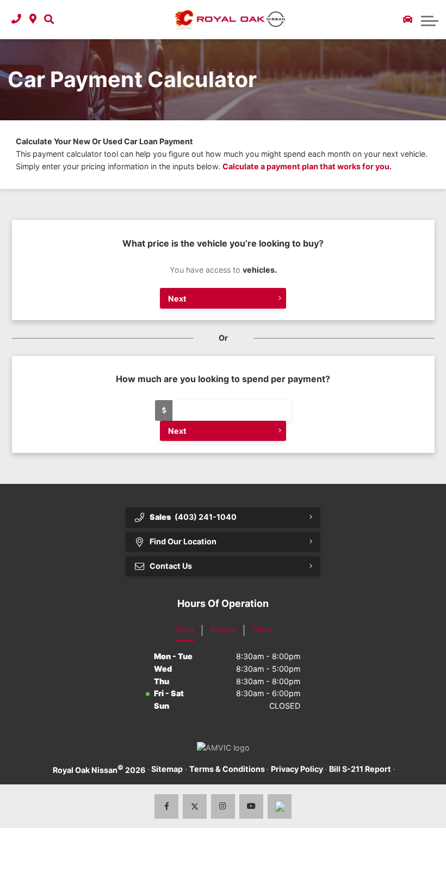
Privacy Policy (297, 768)
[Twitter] (195, 806)
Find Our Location (183, 541)
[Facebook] (166, 806)
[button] (49, 19)
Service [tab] (223, 629)
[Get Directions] (33, 19)
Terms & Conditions (227, 768)
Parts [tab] (261, 629)
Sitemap (167, 768)
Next (177, 298)
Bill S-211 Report (360, 768)
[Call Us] (16, 19)
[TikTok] (280, 806)
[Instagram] (223, 806)
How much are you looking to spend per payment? (223, 378)
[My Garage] (408, 19)
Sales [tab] (184, 629)
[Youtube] (251, 806)
